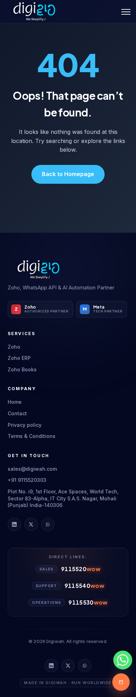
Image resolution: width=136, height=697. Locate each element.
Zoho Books (22, 369)
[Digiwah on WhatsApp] (47, 524)
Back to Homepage (68, 174)
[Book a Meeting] (121, 682)
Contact (17, 413)
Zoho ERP (19, 358)
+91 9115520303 (27, 480)
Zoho (14, 347)
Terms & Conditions (31, 436)
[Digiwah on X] (31, 524)
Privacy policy (24, 425)
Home (15, 402)
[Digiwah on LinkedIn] (14, 524)
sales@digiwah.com (32, 469)
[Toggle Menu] (126, 11)
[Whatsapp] (122, 660)
